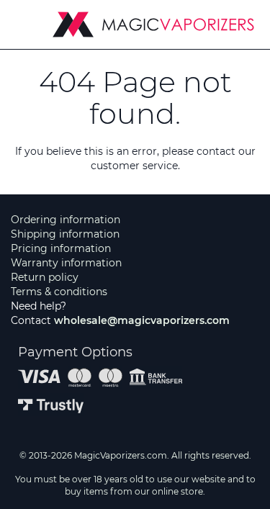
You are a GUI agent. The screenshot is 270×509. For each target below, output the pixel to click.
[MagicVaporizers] (153, 24)
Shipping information (65, 234)
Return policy (44, 277)
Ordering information (65, 219)
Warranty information (66, 262)
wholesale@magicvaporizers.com (142, 320)
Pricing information (61, 248)
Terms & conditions (59, 291)
